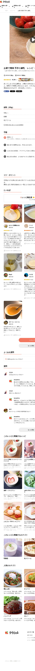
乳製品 (6, 558)
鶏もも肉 (7, 589)
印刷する (19, 91)
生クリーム (7, 120)
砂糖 (5, 116)
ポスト (13, 91)
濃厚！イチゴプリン (9, 490)
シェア (7, 91)
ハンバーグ (7, 616)
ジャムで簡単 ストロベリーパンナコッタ (13, 460)
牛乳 (5, 113)
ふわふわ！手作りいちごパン (12, 521)
